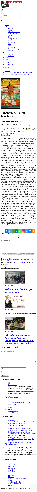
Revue (6, 59)
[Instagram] (23, 231)
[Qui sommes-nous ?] (1, 18)
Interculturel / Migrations (15, 49)
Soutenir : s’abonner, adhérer (17, 478)
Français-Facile (9, 64)
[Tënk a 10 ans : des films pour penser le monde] (15, 283)
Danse (10, 37)
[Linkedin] (16, 231)
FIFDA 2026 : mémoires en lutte (20, 313)
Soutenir (7, 71)
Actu (6, 27)
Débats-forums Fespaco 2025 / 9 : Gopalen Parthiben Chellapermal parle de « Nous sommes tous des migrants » (19, 339)
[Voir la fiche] (9, 383)
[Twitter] (10, 231)
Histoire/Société (13, 47)
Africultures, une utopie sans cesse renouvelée (18, 72)
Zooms (7, 57)
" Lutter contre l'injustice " (16, 425)
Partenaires (11, 480)
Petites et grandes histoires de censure (19, 428)
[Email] (13, 231)
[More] (34, 231)
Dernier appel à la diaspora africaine (19, 432)
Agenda (7, 62)
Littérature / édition (14, 32)
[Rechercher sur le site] (2, 10)
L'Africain (11, 420)
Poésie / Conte (12, 33)
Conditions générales (14, 482)
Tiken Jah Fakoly (13, 413)
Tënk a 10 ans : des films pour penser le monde (19, 290)
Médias (10, 50)
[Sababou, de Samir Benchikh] (10, 108)
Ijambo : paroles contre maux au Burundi (20, 430)
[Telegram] (26, 231)
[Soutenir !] (18, 254)
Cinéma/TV (11, 28)
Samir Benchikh (13, 411)
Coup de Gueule (13, 427)
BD (9, 44)
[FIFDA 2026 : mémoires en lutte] (15, 308)
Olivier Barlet (9, 285)
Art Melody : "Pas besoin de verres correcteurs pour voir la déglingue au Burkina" (22, 422)
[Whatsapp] (20, 231)
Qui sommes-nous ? (11, 447)
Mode (10, 45)
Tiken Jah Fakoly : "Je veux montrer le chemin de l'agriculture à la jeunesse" (22, 434)
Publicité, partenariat (14, 483)
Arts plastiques (12, 39)
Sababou (11, 407)
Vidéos (10, 54)
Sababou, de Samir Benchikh (17, 437)
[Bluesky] (30, 231)
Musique (11, 30)
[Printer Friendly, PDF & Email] (30, 130)
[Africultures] (11, 8)
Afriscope (7, 61)
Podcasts (11, 56)
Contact (10, 485)
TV (6, 52)
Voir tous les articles (11, 444)
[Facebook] (6, 231)
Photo (10, 40)
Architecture (12, 42)
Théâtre (10, 35)
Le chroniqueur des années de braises (19, 442)
